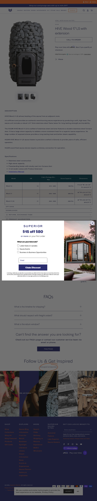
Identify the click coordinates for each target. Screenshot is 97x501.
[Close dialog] (92, 223)
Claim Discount (33, 267)
